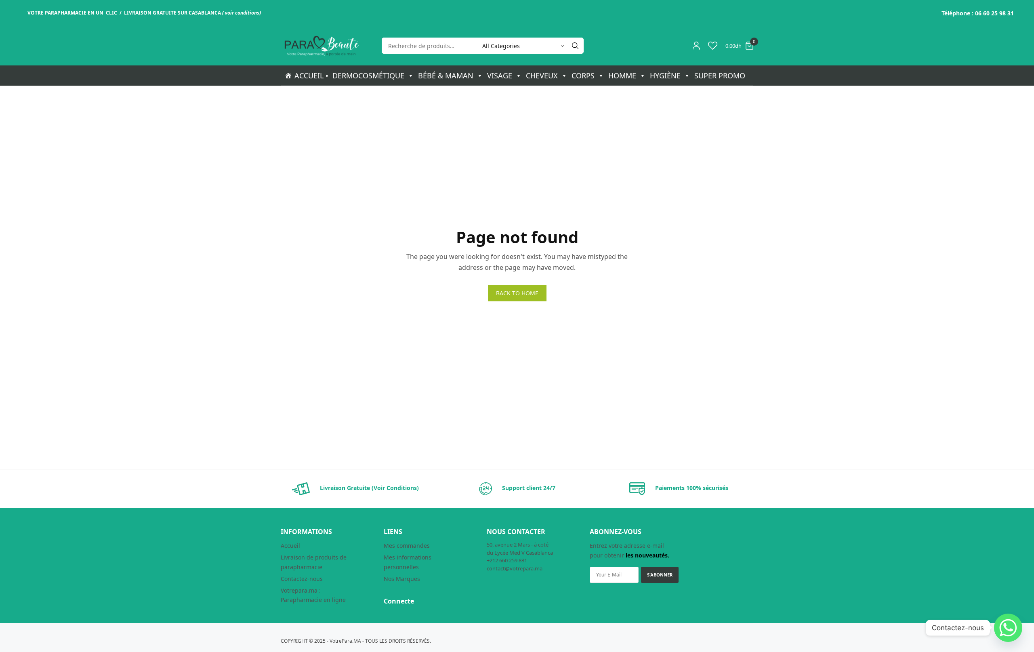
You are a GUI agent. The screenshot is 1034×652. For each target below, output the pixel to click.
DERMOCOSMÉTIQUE (368, 75)
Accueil (290, 545)
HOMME (622, 75)
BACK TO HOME (517, 293)
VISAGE (499, 75)
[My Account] (696, 46)
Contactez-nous (302, 579)
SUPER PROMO (719, 75)
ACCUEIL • (311, 75)
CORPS (583, 75)
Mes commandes (407, 545)
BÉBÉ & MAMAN (445, 75)
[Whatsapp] (1008, 628)
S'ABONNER (660, 575)
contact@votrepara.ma (514, 568)
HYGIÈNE (665, 75)
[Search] (575, 45)
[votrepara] (321, 46)
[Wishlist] (712, 46)
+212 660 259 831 (507, 560)
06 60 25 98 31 (994, 13)
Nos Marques (402, 579)
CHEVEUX (542, 75)
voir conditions (242, 12)
